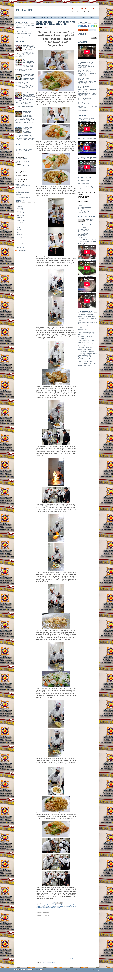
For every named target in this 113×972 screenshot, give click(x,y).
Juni (18, 227)
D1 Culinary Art (19, 160)
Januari (19, 239)
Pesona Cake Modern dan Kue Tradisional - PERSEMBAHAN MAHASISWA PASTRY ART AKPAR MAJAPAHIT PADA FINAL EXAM (25, 96)
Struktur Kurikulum (83, 183)
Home (16, 18)
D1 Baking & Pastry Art (21, 158)
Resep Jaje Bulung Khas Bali (86, 351)
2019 (18, 211)
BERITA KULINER (23, 10)
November (19, 215)
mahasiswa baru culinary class (68, 906)
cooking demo (65, 905)
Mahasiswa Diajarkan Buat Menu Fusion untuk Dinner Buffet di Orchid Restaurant (29, 47)
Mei (18, 229)
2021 (18, 206)
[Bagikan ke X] (59, 903)
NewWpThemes (70, 969)
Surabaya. (18, 187)
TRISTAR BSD (44, 18)
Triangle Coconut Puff (84, 365)
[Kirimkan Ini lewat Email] (56, 903)
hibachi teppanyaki (46, 906)
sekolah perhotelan (48, 907)
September (20, 220)
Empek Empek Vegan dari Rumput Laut (85, 212)
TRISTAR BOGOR (54, 18)
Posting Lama (73, 958)
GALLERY (82, 18)
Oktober (19, 217)
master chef (39, 907)
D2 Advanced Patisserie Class (22, 161)
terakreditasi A (57, 907)
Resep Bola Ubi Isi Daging (85, 347)
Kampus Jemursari (19, 184)
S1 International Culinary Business (23, 165)
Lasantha (85, 969)
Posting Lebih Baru (41, 958)
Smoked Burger (82, 209)
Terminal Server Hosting (94, 970)
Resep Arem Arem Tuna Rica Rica (88, 353)
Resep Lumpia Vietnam (84, 349)
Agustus (19, 222)
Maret (18, 234)
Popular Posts (83, 30)
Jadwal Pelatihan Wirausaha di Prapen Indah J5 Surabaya (83, 11)
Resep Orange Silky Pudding (86, 340)
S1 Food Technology (20, 167)
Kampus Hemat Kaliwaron (22, 191)
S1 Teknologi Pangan (83, 180)
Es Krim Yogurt (82, 205)
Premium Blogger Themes (93, 969)
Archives (92, 30)
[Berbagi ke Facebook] (61, 903)
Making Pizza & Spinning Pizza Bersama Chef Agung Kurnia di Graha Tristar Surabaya (28, 114)
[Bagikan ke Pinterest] (62, 903)
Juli (18, 225)
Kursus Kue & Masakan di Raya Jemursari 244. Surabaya (83, 9)
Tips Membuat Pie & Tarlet (85, 357)
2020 (18, 209)
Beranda (57, 958)
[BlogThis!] (57, 903)
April (18, 232)
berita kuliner (21, 250)
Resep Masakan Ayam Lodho (86, 316)
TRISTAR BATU (74, 18)
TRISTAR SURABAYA (33, 18)
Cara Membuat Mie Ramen (85, 314)
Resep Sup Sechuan (83, 329)
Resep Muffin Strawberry (85, 355)
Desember (19, 213)
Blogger (30, 197)
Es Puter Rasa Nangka (84, 207)
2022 (18, 204)
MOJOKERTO (64, 18)
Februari (19, 237)
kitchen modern (56, 906)
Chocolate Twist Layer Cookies (87, 363)
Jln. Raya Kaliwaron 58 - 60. (23, 192)
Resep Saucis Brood (83, 338)
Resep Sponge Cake (83, 342)
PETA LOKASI (90, 18)
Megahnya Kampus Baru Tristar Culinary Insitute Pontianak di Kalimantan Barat (28, 61)
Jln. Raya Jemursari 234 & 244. (22, 185)
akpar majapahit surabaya (46, 905)
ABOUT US (23, 18)
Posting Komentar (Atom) (48, 962)
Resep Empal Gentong (84, 331)
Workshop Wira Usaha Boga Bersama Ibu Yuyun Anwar (23, 32)
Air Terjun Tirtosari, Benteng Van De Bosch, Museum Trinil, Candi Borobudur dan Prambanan (28, 131)
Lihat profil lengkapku (22, 252)
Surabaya (18, 194)
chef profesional (57, 905)
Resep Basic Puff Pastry (85, 361)
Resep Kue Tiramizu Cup (85, 336)
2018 (18, 243)
